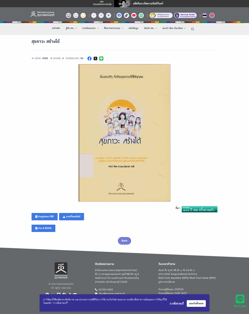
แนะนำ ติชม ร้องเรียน (172, 28)
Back (124, 241)
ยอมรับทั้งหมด (196, 303)
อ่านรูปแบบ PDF (45, 217)
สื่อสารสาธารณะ (112, 28)
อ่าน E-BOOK (44, 228)
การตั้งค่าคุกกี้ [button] (177, 303)
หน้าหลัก (56, 28)
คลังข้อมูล (133, 28)
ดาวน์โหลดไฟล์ (72, 217)
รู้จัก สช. (70, 28)
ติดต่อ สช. (149, 28)
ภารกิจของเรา (89, 28)
